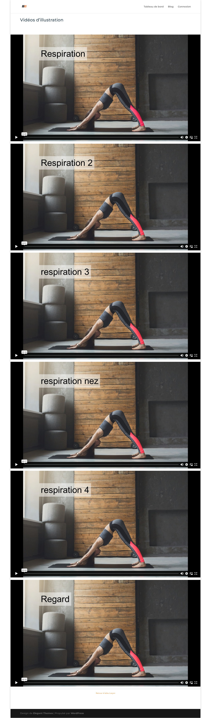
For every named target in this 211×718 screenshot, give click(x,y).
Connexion (184, 6)
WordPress (77, 713)
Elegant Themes (43, 713)
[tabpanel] (105, 360)
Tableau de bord (154, 6)
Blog (171, 6)
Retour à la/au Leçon (105, 693)
